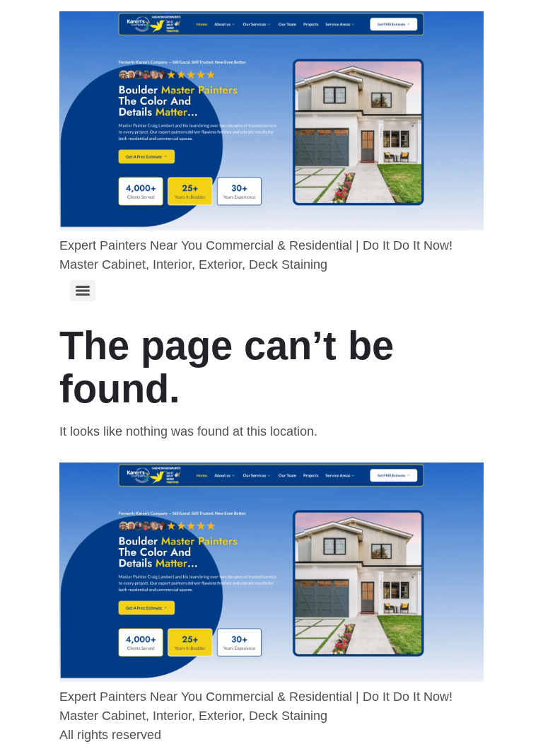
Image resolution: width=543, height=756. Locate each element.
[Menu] (82, 290)
